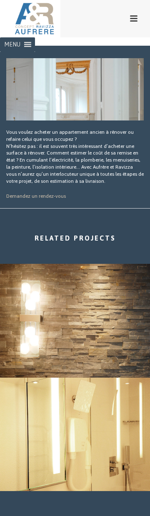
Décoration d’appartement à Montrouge (75, 355)
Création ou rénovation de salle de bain (75, 469)
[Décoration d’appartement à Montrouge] (75, 297)
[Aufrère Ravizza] (26, 18)
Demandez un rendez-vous (36, 196)
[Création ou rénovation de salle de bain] (75, 411)
